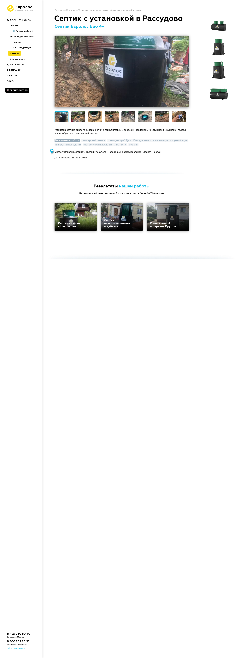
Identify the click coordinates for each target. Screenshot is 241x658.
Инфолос (12, 76)
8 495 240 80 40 (18, 633)
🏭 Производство (17, 90)
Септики (14, 25)
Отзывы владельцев (20, 48)
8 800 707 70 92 (18, 641)
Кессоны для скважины (22, 37)
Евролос (59, 10)
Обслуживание (17, 59)
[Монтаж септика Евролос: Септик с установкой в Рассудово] (122, 71)
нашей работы (134, 186)
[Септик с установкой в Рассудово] (61, 117)
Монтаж (17, 42)
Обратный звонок (16, 649)
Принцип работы (219, 28)
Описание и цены (219, 24)
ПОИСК (10, 81)
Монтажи (14, 53)
